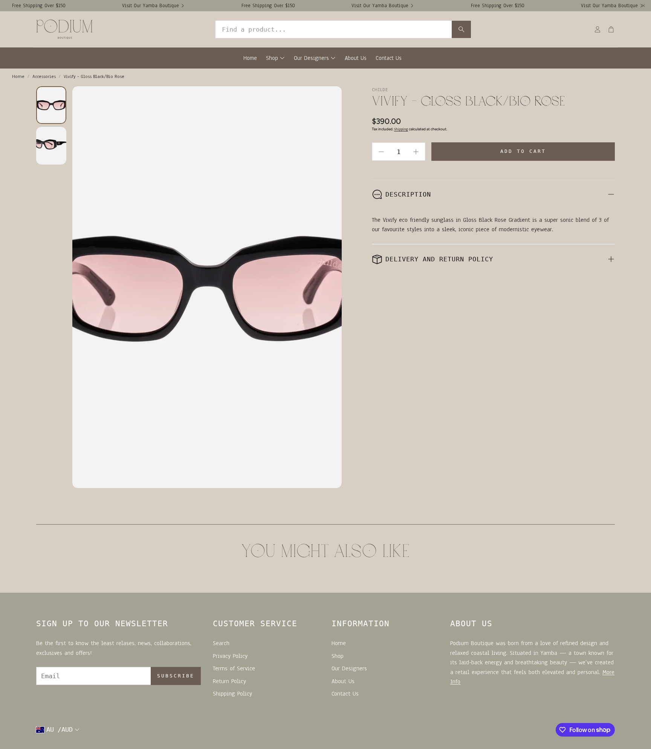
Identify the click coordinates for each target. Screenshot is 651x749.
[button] (343, 29)
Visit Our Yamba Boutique (150, 5)
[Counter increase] (416, 152)
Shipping (401, 129)
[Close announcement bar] (643, 5)
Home (18, 76)
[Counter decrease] (381, 152)
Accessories (44, 76)
